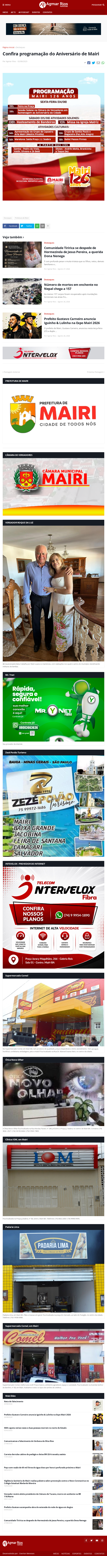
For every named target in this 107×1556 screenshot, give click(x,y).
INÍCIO (5, 12)
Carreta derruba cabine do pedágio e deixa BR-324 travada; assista (35, 1454)
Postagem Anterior (12, 372)
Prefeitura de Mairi (22, 218)
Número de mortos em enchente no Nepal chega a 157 (71, 287)
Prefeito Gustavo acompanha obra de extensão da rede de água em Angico (38, 1507)
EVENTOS (36, 12)
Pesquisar (97, 5)
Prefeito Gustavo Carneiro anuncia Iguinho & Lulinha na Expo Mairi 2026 (72, 321)
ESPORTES (76, 1553)
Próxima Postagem (95, 372)
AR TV (13, 12)
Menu (8, 5)
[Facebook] (88, 62)
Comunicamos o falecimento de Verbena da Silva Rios (29, 1441)
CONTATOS (47, 12)
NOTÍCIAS (65, 1553)
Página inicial (8, 47)
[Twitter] (93, 62)
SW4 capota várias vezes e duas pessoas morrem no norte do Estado (35, 1428)
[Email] (98, 62)
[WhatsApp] (103, 62)
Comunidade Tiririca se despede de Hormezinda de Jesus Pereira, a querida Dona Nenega (73, 252)
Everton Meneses (26, 1553)
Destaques (20, 47)
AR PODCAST (24, 12)
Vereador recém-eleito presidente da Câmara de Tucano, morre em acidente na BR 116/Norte (42, 1495)
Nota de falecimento (13, 1401)
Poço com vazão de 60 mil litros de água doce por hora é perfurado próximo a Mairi (42, 1467)
